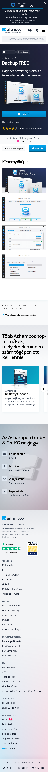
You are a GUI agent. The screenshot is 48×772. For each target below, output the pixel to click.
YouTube (39, 767)
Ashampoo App (10, 729)
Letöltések (7, 724)
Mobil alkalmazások (12, 589)
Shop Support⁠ (9, 707)
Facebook (23, 767)
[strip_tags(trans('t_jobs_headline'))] (32, 549)
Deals (6, 719)
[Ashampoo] (13, 518)
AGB (4, 672)
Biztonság (7, 579)
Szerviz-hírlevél (9, 743)
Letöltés (25, 114)
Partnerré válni (9, 650)
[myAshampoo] (30, 30)
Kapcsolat (7, 624)
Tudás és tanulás (10, 593)
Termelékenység (10, 574)
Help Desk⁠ (7, 703)
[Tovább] (44, 389)
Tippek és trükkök (11, 738)
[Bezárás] (44, 2)
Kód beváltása (9, 733)
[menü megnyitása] (44, 30)
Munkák (6, 619)
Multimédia (7, 565)
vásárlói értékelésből (33, 128)
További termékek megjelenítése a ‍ (22, 139)
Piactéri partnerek (11, 646)
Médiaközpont (9, 655)
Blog (8, 767)
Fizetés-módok (9, 686)
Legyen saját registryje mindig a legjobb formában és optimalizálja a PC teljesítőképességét (20, 401)
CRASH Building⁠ (10, 629)
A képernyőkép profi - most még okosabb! (22, 12)
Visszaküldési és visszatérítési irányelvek (22, 691)
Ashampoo (9, 748)
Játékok (5, 584)
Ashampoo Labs (10, 615)
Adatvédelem (8, 676)
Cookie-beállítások (11, 681)
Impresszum (8, 667)
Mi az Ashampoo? (11, 605)
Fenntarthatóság (10, 610)
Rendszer (7, 570)
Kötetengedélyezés (11, 641)
